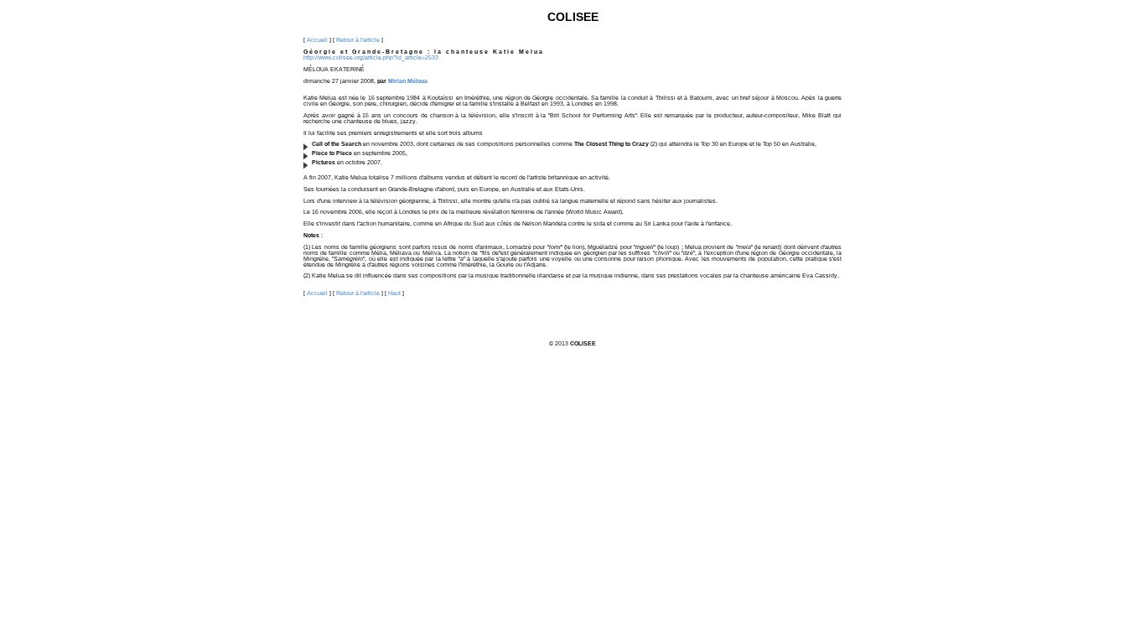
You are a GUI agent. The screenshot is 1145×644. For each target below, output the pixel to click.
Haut (394, 293)
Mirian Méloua (407, 81)
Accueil (317, 40)
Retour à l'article (358, 40)
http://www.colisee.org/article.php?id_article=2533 (370, 57)
